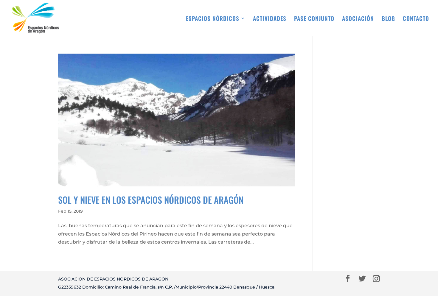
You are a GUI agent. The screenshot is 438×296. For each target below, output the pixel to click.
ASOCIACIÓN (358, 19)
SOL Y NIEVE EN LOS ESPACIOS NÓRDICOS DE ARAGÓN (150, 199)
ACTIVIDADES (269, 19)
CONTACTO (416, 19)
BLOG (388, 19)
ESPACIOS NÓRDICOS (212, 19)
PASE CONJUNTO (314, 19)
